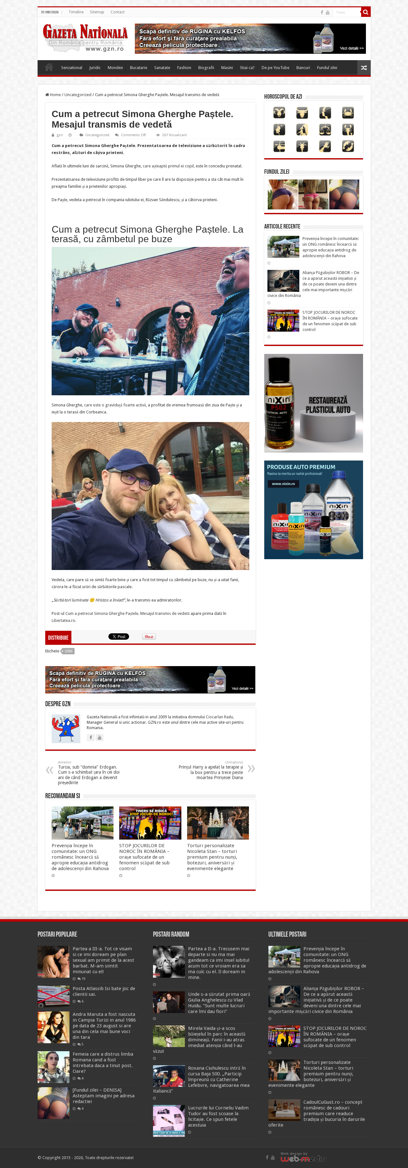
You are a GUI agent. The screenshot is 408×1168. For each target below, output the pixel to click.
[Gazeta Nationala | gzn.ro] (85, 37)
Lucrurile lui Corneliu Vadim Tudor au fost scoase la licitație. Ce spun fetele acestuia (218, 1116)
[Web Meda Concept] (303, 1158)
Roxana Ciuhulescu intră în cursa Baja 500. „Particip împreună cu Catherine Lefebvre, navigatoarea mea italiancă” (201, 1079)
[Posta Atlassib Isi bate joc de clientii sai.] (53, 996)
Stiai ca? (247, 67)
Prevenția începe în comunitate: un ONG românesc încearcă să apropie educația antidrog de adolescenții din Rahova (80, 857)
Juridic (95, 67)
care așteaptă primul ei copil (168, 166)
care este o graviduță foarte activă (115, 405)
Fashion (184, 67)
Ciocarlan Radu (219, 717)
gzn (60, 135)
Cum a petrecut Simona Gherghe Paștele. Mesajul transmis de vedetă (127, 613)
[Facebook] (322, 12)
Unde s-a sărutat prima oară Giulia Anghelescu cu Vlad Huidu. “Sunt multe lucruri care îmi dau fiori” (219, 1002)
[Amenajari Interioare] (250, 38)
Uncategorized (77, 94)
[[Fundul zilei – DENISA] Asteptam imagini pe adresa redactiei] (53, 1103)
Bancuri (303, 67)
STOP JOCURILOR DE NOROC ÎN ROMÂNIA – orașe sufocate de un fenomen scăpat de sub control (144, 857)
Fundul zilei (327, 67)
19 (83, 979)
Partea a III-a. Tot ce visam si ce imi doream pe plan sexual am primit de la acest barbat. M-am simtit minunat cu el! (103, 960)
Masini (227, 67)
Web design (291, 1154)
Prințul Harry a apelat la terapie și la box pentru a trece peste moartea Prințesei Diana (210, 770)
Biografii (206, 67)
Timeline (76, 12)
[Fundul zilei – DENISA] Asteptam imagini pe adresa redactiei (104, 1095)
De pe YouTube (275, 67)
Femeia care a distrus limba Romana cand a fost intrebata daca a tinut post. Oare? (103, 1062)
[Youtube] (327, 12)
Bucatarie (138, 67)
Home (49, 67)
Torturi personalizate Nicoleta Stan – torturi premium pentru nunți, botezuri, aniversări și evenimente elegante (212, 857)
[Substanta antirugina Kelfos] (150, 679)
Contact (118, 12)
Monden (115, 67)
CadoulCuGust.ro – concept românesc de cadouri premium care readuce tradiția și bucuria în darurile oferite (316, 1113)
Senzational (71, 67)
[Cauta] (366, 12)
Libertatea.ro (63, 620)
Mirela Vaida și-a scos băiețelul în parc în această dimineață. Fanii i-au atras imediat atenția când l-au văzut (199, 1039)
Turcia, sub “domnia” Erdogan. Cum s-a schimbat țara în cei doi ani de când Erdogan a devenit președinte (89, 772)
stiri (68, 651)
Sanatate (162, 67)
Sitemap (97, 12)
